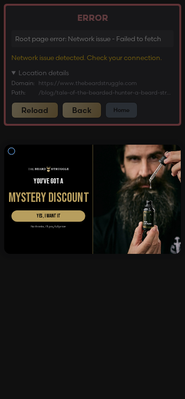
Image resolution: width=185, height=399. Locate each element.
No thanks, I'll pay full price (48, 226)
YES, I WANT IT (48, 216)
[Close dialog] (12, 151)
